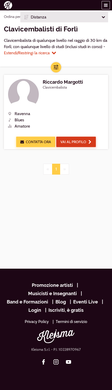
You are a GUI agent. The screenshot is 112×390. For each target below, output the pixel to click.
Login (34, 310)
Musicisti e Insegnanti (52, 293)
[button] (106, 5)
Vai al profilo (73, 142)
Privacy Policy (37, 321)
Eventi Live (85, 302)
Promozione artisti (52, 285)
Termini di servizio (71, 321)
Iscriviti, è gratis (66, 310)
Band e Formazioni (27, 302)
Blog (60, 302)
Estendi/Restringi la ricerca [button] (27, 52)
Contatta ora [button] (38, 142)
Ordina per (12, 16)
